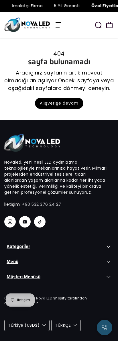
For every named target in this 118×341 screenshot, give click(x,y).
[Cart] (109, 25)
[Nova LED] (27, 25)
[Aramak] (98, 25)
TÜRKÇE (63, 325)
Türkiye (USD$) (24, 325)
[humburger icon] (59, 25)
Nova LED (44, 298)
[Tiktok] (40, 222)
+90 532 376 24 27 (41, 204)
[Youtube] (25, 222)
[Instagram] (10, 222)
